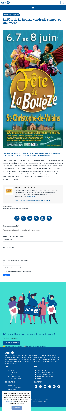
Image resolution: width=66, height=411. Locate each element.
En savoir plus (10, 401)
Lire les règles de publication (13, 268)
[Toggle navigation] (62, 2)
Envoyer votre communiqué (45, 372)
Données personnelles (14, 387)
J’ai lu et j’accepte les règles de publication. (18, 271)
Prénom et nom (7, 240)
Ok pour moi (16, 408)
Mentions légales (13, 385)
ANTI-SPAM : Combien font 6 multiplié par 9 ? (16, 260)
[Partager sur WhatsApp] (36, 218)
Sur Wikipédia (12, 389)
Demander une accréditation (45, 376)
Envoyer (7, 275)
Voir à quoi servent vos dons (14, 346)
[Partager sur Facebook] (17, 218)
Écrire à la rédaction (43, 370)
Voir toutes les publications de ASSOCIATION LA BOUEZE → (33, 201)
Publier (39, 378)
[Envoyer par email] (49, 218)
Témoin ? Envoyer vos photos (46, 374)
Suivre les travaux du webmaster (36, 346)
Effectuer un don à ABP (12, 343)
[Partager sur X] (23, 218)
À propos (11, 370)
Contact (10, 374)
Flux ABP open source (14, 378)
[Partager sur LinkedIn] (29, 218)
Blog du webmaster (14, 376)
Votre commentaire (9, 247)
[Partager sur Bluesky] (42, 218)
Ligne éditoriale (12, 372)
